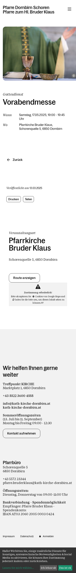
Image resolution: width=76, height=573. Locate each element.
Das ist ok (65, 567)
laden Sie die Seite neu (26, 299)
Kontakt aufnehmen (21, 433)
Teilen (28, 199)
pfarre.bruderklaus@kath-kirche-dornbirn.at (37, 483)
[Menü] (69, 9)
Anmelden (48, 536)
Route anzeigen (24, 278)
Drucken (13, 199)
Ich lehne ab (48, 567)
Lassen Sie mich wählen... (18, 567)
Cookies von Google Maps (47, 296)
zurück (17, 160)
